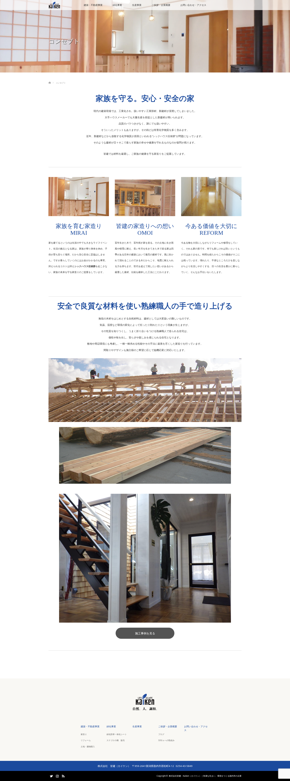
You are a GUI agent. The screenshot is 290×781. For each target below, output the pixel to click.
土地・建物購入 (88, 746)
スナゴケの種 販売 (116, 740)
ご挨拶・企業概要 (161, 5)
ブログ (161, 734)
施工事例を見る (145, 633)
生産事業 (136, 5)
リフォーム (86, 740)
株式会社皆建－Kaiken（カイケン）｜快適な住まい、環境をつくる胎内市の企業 (205, 775)
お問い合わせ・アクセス (193, 5)
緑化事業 (117, 5)
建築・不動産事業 (93, 5)
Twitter (51, 775)
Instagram (56, 775)
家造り (84, 734)
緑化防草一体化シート (117, 734)
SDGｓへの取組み (166, 740)
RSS (62, 775)
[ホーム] (50, 79)
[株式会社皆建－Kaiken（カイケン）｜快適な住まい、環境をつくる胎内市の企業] (145, 709)
